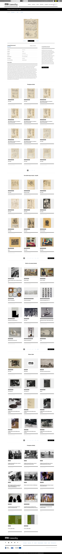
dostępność (46, 4)
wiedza (37, 4)
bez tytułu (22, 12)
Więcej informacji (45, 67)
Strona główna (13, 12)
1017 (38, 349)
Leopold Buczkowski (11, 45)
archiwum (33, 4)
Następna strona (51, 258)
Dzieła (17, 12)
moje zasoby (51, 4)
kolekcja (29, 4)
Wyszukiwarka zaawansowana (25, 1)
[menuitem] (30, 4)
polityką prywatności (41, 553)
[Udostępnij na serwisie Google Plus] (33, 45)
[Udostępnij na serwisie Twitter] (34, 45)
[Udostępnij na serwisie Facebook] (35, 45)
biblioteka (41, 4)
